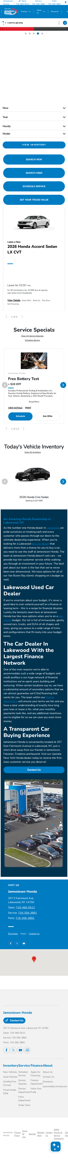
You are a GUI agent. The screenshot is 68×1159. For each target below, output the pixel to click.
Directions (13, 933)
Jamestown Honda (8, 1134)
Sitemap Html (40, 1134)
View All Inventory (32, 452)
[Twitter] (17, 943)
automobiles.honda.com (55, 1086)
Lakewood (53, 528)
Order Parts (24, 1105)
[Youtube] (23, 943)
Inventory (10, 1065)
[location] (65, 2)
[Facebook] (10, 943)
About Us (48, 1072)
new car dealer (40, 544)
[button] (34, 959)
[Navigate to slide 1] (26, 33)
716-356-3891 (27, 913)
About (47, 1065)
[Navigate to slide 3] (33, 33)
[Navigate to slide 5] (42, 33)
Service (24, 1065)
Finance (37, 1065)
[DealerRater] (27, 1050)
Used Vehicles (10, 1076)
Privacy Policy (17, 1134)
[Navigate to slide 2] (30, 33)
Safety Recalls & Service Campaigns (59, 1134)
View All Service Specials (32, 336)
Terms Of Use (24, 1134)
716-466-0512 (25, 907)
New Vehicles (10, 1072)
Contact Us (34, 770)
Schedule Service (32, 340)
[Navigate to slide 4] (37, 33)
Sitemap (32, 1134)
